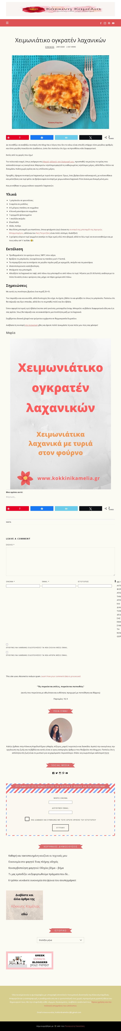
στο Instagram (31, 325)
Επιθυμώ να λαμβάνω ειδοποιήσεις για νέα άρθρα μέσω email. (37, 655)
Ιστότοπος (83, 581)
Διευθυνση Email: (60, 808)
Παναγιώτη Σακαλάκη (75, 1026)
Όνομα (10, 581)
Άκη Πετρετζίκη (43, 233)
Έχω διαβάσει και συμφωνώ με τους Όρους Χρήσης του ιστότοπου (63, 820)
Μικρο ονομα (60, 798)
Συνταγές (49, 47)
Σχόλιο (10, 545)
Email (45, 581)
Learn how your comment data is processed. (61, 676)
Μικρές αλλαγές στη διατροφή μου (58, 161)
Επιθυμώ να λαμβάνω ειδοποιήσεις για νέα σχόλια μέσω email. (37, 647)
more (106, 753)
